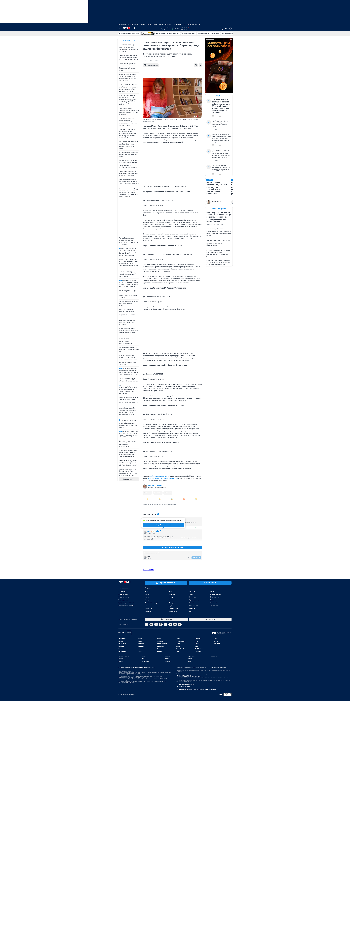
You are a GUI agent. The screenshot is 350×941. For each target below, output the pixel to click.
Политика (192, 597)
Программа (168, 492)
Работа (191, 603)
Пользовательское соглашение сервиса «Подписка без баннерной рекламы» (196, 689)
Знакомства (134, 24)
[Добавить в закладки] (196, 65)
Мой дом (171, 603)
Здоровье (148, 611)
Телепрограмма (151, 24)
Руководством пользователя (183, 675)
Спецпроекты (214, 606)
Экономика (213, 603)
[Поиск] (221, 28)
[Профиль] (230, 28)
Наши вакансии (123, 597)
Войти (149, 558)
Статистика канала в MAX (126, 606)
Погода (142, 24)
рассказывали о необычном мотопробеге (162, 478)
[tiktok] (180, 624)
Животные (148, 609)
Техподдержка (123, 600)
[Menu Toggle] (119, 28)
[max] (165, 624)
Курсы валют (177, 24)
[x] (170, 624)
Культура (171, 597)
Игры (189, 24)
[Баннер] (147, 33)
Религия (192, 609)
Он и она (192, 591)
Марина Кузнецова (155, 485)
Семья (191, 611)
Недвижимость (123, 24)
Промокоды (196, 24)
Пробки (175, 28)
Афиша (161, 24)
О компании (122, 591)
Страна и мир (214, 597)
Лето (170, 600)
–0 (200, 527)
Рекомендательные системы (183, 686)
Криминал (172, 594)
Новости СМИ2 (148, 570)
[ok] (156, 624)
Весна (147, 597)
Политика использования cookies (185, 684)
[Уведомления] (226, 28)
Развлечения (193, 606)
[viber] (161, 624)
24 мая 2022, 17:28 (147, 60)
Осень (191, 594)
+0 (195, 527)
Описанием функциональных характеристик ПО (188, 676)
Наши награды (123, 594)
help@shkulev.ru (130, 682)
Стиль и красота (215, 594)
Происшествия (194, 600)
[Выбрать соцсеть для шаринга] (200, 65)
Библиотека (157, 492)
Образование (173, 611)
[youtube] (175, 624)
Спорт (212, 591)
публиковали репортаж (158, 476)
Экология (213, 600)
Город (146, 600)
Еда (146, 606)
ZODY (184, 24)
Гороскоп (168, 24)
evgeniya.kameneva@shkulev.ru (218, 667)
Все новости (129, 40)
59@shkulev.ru (138, 680)
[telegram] (146, 624)
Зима (170, 591)
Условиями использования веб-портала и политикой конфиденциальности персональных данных (202, 677)
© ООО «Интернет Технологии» (126, 694)
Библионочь (147, 492)
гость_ (149, 531)
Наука (170, 606)
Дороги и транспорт (151, 603)
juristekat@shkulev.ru (160, 681)
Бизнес (147, 594)
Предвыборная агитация (126, 603)
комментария (152, 65)
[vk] (151, 624)
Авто (146, 591)
